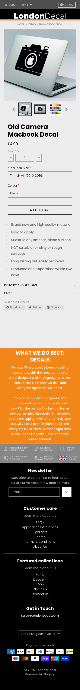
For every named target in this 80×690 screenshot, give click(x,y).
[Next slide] (66, 109)
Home (20, 24)
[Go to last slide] (14, 109)
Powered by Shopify (40, 674)
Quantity (13, 151)
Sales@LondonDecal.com (40, 615)
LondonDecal (46, 670)
